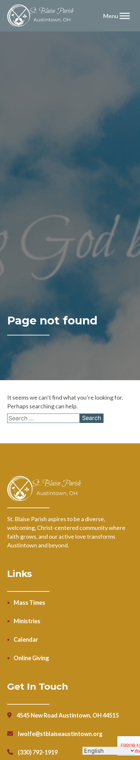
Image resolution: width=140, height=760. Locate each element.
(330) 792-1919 (38, 752)
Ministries (27, 621)
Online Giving (31, 657)
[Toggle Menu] (124, 16)
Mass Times (29, 602)
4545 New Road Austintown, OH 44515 (68, 715)
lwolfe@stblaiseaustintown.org (60, 733)
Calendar (26, 639)
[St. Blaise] (41, 16)
